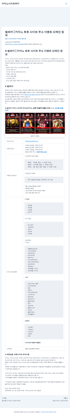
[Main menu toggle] (66, 4)
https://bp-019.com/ (31, 141)
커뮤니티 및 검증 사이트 (31, 94)
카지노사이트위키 (10, 3)
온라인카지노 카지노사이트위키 (15, 44)
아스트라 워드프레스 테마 (48, 412)
